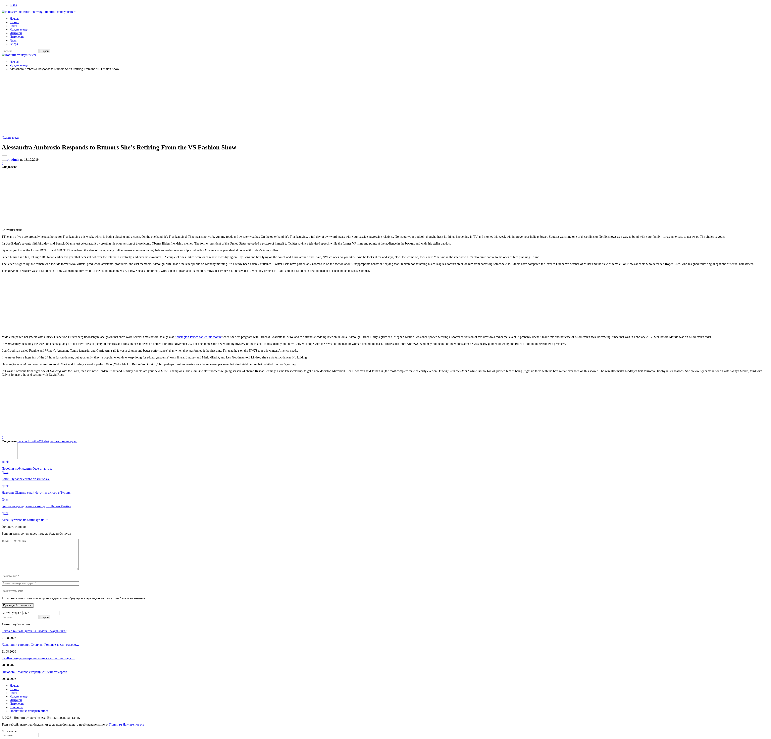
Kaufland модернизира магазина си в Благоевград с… (38, 658)
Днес (13, 40)
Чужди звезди (19, 29)
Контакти (16, 707)
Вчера (14, 44)
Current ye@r (11, 612)
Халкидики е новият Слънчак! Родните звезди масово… (40, 644)
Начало (14, 18)
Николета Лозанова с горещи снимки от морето (34, 672)
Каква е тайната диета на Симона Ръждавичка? (34, 631)
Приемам (115, 724)
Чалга (13, 25)
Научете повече (133, 724)
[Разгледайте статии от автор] (10, 458)
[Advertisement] (385, 102)
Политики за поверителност (29, 711)
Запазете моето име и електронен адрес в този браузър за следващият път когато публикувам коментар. (76, 598)
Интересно (17, 36)
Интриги (16, 33)
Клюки (14, 22)
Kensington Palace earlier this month (197, 337)
